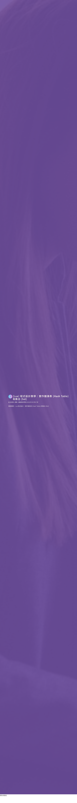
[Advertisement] (22, 799)
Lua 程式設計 (19, 406)
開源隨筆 (11, 406)
